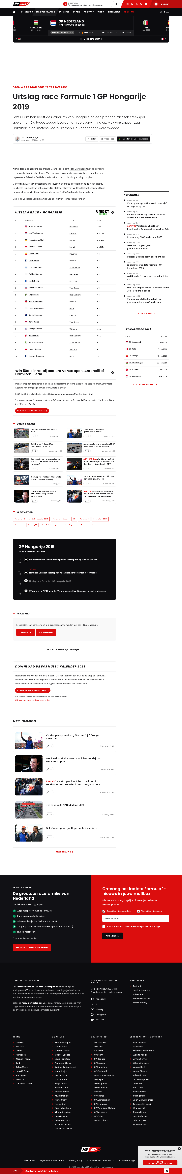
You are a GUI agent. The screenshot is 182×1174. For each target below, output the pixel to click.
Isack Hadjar (61, 1071)
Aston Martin (22, 1067)
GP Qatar (98, 1116)
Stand (76, 12)
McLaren (55, 183)
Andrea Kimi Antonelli (65, 1067)
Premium (129, 12)
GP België (98, 1079)
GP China (98, 1046)
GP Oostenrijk (100, 1071)
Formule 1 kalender (32, 1003)
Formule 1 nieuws (61, 519)
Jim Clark (137, 1083)
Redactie (137, 986)
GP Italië (98, 1092)
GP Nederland (100, 1087)
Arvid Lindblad (62, 1096)
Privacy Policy (75, 1160)
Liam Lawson (61, 1116)
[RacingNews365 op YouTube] (146, 4)
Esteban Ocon (62, 1087)
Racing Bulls (21, 1075)
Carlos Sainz (61, 1079)
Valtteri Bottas (62, 1092)
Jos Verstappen (141, 1079)
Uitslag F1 (32, 525)
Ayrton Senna (140, 1059)
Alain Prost (138, 1046)
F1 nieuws (19, 525)
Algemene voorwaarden (52, 1160)
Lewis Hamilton (91, 172)
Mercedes (96, 525)
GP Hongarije (100, 1083)
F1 (74, 519)
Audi (18, 1063)
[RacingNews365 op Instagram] (127, 4)
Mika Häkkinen (140, 1075)
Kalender (64, 12)
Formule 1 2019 (100, 519)
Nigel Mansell (139, 1092)
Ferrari (84, 525)
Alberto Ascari (140, 1055)
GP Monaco (100, 1063)
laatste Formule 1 (26, 986)
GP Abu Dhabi (100, 1120)
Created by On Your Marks (100, 1160)
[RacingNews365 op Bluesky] (141, 4)
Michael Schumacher (143, 1051)
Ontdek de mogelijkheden (32, 947)
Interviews (114, 12)
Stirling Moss (139, 1096)
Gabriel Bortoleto (63, 1128)
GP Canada (99, 1059)
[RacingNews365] (21, 4)
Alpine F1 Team (23, 1059)
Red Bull (19, 1042)
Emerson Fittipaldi (142, 1104)
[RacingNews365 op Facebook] (132, 4)
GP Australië (100, 1042)
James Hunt (139, 1067)
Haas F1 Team (22, 1071)
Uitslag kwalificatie (61, 33)
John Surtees (139, 1120)
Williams (20, 1079)
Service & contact (142, 990)
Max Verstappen (45, 12)
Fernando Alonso (63, 1063)
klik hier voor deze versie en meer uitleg (32, 700)
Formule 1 (84, 519)
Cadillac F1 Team (24, 1083)
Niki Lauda (138, 1087)
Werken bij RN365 (141, 998)
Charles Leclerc (62, 1055)
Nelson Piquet (140, 1112)
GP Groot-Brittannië (104, 1075)
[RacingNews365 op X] (137, 4)
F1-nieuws (27, 12)
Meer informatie (93, 39)
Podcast (89, 12)
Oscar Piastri (61, 1075)
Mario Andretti (140, 1124)
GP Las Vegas (100, 1112)
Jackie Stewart (140, 1071)
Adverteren (138, 994)
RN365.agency (140, 1003)
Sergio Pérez (61, 1083)
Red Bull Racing (49, 525)
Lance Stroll (60, 1104)
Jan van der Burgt (29, 137)
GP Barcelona (100, 1067)
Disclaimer (29, 1160)
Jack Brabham (140, 1116)
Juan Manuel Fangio (143, 1100)
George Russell (62, 1051)
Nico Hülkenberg (63, 1108)
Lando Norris (61, 1046)
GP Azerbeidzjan (102, 1100)
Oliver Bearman (62, 1120)
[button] (36, 25)
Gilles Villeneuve (141, 1063)
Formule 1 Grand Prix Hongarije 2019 (40, 87)
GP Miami (98, 1055)
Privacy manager (127, 1160)
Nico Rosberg (139, 1042)
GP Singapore (100, 1104)
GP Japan (99, 1051)
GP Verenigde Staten (104, 1108)
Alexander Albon (63, 1112)
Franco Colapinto (63, 1124)
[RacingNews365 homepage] (14, 12)
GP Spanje (99, 1096)
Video (101, 12)
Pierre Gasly (61, 1100)
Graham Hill (139, 1108)
